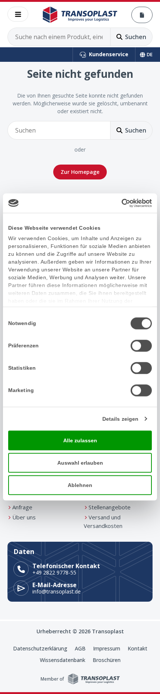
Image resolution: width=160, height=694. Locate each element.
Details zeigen (120, 418)
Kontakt (137, 648)
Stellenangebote (110, 507)
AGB (80, 648)
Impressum (106, 648)
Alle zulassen (80, 440)
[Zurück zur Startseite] (80, 15)
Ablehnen (80, 485)
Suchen (135, 37)
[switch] (141, 345)
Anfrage (22, 507)
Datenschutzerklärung (40, 648)
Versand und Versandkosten (103, 521)
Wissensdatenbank (62, 659)
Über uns (24, 517)
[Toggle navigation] (17, 14)
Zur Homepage (80, 171)
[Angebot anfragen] (142, 15)
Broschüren (107, 659)
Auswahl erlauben (80, 462)
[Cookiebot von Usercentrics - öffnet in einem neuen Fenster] (119, 203)
